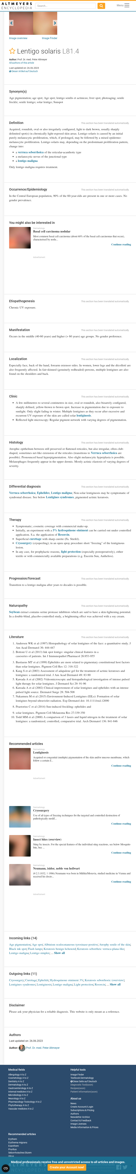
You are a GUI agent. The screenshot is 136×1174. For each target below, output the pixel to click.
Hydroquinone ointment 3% (66, 980)
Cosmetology (15, 1078)
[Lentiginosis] (20, 759)
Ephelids (43, 980)
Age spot (37, 944)
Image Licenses (78, 1123)
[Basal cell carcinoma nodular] (20, 238)
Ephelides (43, 493)
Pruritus (12, 1149)
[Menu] (127, 5)
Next (55, 23)
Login (90, 1106)
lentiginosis (84, 415)
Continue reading (121, 244)
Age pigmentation (20, 944)
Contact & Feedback (80, 1120)
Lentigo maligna (61, 493)
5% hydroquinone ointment (70, 530)
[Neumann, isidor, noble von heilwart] (20, 875)
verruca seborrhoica (31, 152)
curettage (35, 539)
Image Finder (49, 38)
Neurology (13, 1098)
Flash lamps (35, 949)
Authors (74, 1113)
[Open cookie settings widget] (6, 1168)
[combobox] (65, 6)
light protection (71, 551)
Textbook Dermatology (82, 1078)
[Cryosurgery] (20, 817)
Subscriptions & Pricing (82, 1110)
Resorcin (63, 534)
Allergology (14, 1074)
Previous (11, 23)
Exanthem (13, 1146)
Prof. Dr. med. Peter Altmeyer (42, 1047)
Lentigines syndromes (60, 497)
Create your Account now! (67, 1167)
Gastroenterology (17, 1088)
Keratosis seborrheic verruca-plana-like (100, 949)
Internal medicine (17, 1091)
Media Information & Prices (84, 1127)
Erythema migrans (17, 1142)
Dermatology (15, 1084)
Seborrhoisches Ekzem (20, 1152)
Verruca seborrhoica (104, 453)
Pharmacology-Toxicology (21, 1101)
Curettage (31, 980)
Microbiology (15, 1095)
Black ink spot (18, 949)
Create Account (78, 1106)
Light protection (83, 984)
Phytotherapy (15, 1105)
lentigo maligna (28, 161)
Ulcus (11, 1156)
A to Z (23, 1074)
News (73, 1103)
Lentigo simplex (40, 953)
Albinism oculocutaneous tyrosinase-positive (71, 944)
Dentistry (13, 1081)
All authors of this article (21, 62)
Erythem (12, 1139)
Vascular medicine (17, 1108)
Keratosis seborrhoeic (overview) (104, 980)
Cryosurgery (24, 543)
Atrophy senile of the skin (114, 944)
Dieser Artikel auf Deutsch (24, 71)
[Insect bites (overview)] (20, 846)
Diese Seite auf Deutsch (84, 1081)
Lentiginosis (44, 984)
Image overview (18, 38)
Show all (59, 953)
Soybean (14, 612)
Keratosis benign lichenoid (60, 949)
